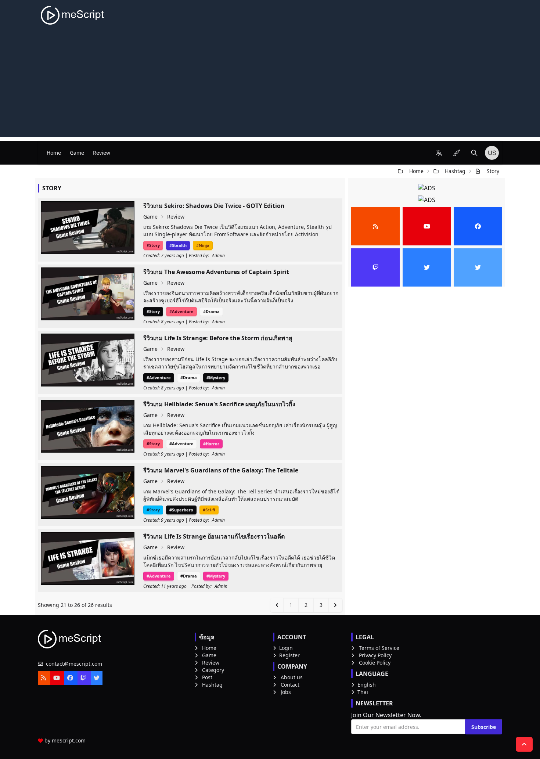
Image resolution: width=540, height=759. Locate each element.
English (366, 684)
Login (286, 647)
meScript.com (69, 740)
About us (292, 677)
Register (289, 655)
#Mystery (215, 377)
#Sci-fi (209, 509)
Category (213, 669)
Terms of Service (379, 647)
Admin (218, 256)
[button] (439, 152)
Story (493, 171)
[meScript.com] (73, 15)
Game (77, 152)
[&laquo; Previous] (277, 605)
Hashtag (455, 171)
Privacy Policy (375, 655)
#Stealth (178, 245)
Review (101, 152)
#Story (153, 245)
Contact (290, 684)
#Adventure (181, 311)
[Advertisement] (270, 85)
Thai (362, 691)
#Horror (211, 443)
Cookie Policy (374, 662)
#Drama (211, 311)
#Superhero (181, 509)
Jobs (286, 691)
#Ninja (202, 245)
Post (207, 677)
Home (54, 152)
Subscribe (483, 726)
